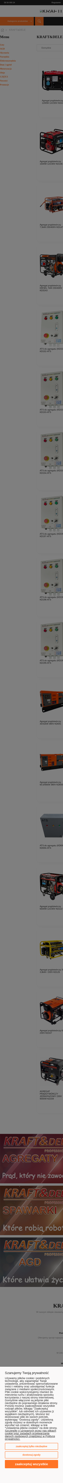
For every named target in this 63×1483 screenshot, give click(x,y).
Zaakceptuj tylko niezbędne (31, 1446)
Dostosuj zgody (31, 1454)
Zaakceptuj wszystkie (31, 1464)
